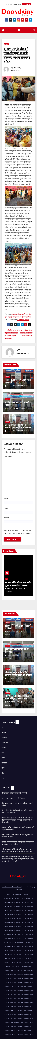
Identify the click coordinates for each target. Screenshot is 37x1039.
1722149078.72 (18, 914)
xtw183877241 (18, 998)
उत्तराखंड (4, 738)
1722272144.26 (8, 918)
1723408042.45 (8, 938)
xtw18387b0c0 (8, 1018)
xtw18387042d (16, 966)
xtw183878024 (28, 1002)
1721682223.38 (18, 902)
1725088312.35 (28, 950)
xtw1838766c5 (8, 994)
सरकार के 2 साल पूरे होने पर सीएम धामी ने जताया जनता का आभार (25, 333)
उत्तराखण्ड (6, 44)
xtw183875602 (18, 986)
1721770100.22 (28, 902)
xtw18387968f (28, 1010)
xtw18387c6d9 (28, 1022)
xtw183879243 (18, 1010)
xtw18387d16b (18, 1026)
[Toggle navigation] (19, 30)
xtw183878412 (18, 1006)
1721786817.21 (8, 906)
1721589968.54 (8, 902)
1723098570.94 (8, 934)
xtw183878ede (9, 1010)
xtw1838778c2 (8, 1002)
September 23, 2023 (14, 588)
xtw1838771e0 (8, 998)
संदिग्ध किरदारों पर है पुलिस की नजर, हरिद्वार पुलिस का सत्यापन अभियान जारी (17, 698)
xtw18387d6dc (28, 1026)
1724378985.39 (8, 946)
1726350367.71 (28, 958)
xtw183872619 (28, 974)
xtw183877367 (28, 998)
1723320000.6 (29, 934)
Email (6, 508)
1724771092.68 (28, 946)
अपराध (4, 732)
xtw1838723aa (18, 974)
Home (8, 894)
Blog (3, 727)
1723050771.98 (28, 930)
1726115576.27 (18, 958)
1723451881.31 (18, 938)
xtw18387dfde (28, 1030)
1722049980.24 (28, 910)
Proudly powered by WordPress (11, 887)
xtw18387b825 (18, 1018)
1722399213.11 (28, 918)
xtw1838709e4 (26, 966)
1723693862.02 (8, 942)
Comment (8, 456)
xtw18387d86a (9, 1030)
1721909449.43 (28, 906)
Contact (8, 966)
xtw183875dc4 (8, 990)
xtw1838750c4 (28, 982)
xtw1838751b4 (9, 986)
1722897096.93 (8, 930)
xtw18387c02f (9, 1022)
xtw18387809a (8, 1006)
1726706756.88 (28, 962)
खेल (3, 753)
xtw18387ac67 (28, 1014)
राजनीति (4, 763)
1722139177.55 (8, 914)
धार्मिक (3, 758)
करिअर (4, 748)
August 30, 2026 (13, 632)
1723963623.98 (18, 942)
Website (7, 518)
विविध (7, 579)
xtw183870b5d (9, 970)
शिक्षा (3, 773)
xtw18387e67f (18, 1034)
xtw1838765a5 (28, 990)
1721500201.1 (18, 898)
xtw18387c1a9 (18, 1022)
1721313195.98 (16, 894)
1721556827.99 (28, 898)
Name (6, 499)
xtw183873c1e (28, 978)
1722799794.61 (18, 926)
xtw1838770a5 (28, 994)
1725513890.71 (18, 954)
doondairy (17, 68)
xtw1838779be (18, 1002)
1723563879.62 (28, 938)
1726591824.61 (18, 962)
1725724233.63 (28, 954)
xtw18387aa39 (18, 1014)
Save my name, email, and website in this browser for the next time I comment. (18, 532)
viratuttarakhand (23, 320)
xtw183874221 (8, 982)
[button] (34, 30)
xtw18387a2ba (8, 1014)
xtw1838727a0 (8, 978)
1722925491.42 (18, 930)
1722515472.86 (18, 922)
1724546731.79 (18, 946)
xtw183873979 (18, 978)
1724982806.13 (18, 950)
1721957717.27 (8, 910)
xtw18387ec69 (28, 1034)
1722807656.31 (28, 926)
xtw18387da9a (18, 1030)
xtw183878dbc (28, 1006)
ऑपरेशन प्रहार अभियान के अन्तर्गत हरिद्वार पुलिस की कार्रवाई (18, 426)
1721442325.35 (8, 898)
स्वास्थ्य (4, 778)
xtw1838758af (28, 986)
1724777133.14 (8, 950)
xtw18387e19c (9, 1034)
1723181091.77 (18, 934)
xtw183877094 (18, 994)
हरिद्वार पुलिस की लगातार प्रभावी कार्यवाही (18, 381)
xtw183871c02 (8, 974)
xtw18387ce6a (8, 1026)
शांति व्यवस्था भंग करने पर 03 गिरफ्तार (17, 403)
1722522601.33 (28, 922)
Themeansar (18, 889)
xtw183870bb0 (18, 970)
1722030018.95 (18, 910)
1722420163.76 (8, 922)
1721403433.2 (26, 894)
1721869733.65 (18, 906)
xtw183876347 (18, 990)
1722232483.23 (28, 914)
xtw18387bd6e (28, 1018)
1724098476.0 (29, 942)
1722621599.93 (8, 926)
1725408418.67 (8, 954)
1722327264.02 (18, 918)
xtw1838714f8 (28, 970)
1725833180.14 (8, 958)
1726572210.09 (8, 962)
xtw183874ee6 (18, 982)
